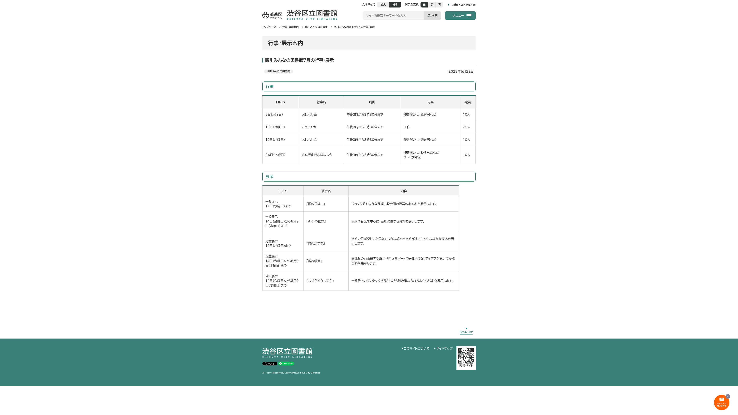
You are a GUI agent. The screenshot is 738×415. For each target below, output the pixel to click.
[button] (460, 15)
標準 (395, 4)
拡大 (383, 4)
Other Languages (464, 4)
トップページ (269, 27)
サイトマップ (444, 348)
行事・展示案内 (290, 27)
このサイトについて (417, 348)
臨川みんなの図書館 (316, 27)
